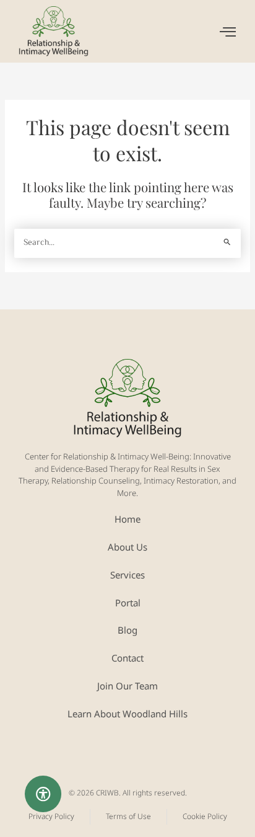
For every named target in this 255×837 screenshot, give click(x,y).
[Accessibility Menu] (43, 794)
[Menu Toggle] (228, 32)
